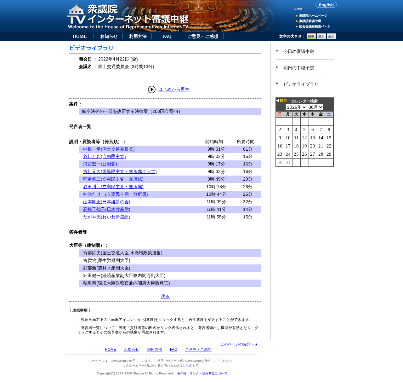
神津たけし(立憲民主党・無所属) (115, 194)
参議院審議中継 (310, 21)
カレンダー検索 (304, 101)
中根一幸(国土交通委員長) (109, 149)
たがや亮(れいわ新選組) (106, 216)
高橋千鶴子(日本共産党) (106, 209)
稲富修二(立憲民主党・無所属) (113, 179)
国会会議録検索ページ (315, 26)
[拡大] (321, 38)
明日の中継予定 (298, 67)
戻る (165, 296)
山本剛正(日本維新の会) (106, 201)
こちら (187, 365)
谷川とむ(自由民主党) (104, 156)
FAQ (167, 36)
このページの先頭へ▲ (239, 344)
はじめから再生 (173, 89)
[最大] (331, 38)
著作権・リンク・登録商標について (202, 373)
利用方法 (138, 36)
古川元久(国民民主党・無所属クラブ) (120, 171)
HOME (80, 36)
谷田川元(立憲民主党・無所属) (113, 186)
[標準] (311, 38)
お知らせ (109, 36)
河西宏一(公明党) (100, 163)
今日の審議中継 (298, 51)
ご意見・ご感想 (202, 36)
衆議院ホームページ (313, 15)
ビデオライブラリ (301, 84)
